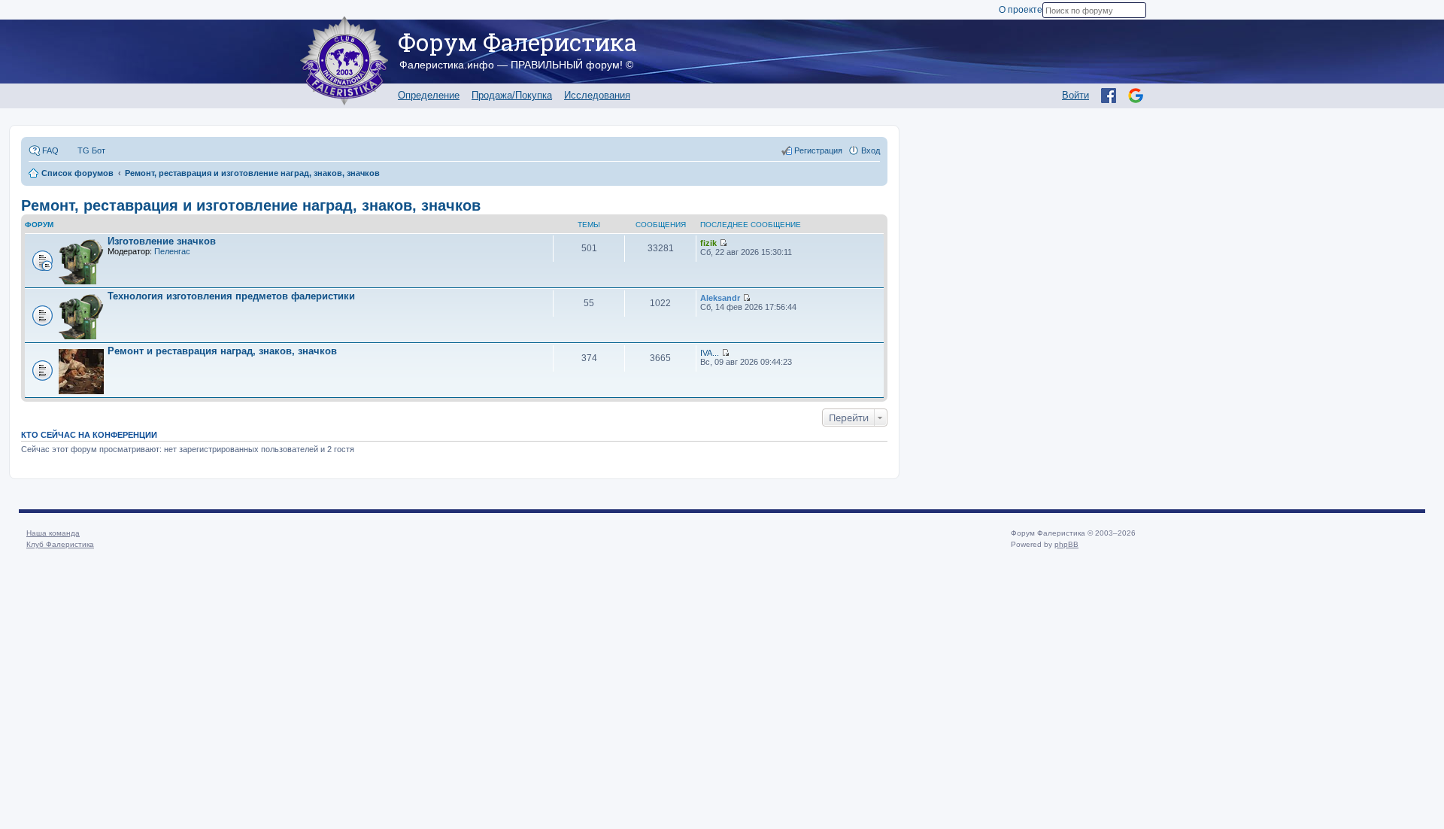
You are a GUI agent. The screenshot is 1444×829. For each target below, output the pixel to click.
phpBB (1066, 544)
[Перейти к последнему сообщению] (723, 242)
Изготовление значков (162, 241)
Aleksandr (720, 297)
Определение (429, 95)
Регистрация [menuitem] (818, 150)
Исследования (597, 95)
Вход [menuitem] (870, 150)
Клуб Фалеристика (60, 544)
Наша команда (53, 533)
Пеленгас (172, 251)
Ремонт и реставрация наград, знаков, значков (222, 351)
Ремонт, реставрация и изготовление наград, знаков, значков (251, 205)
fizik (708, 242)
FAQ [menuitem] (50, 150)
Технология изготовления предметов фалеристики (231, 296)
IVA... (709, 352)
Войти (1075, 95)
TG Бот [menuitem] (91, 150)
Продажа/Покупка (512, 95)
